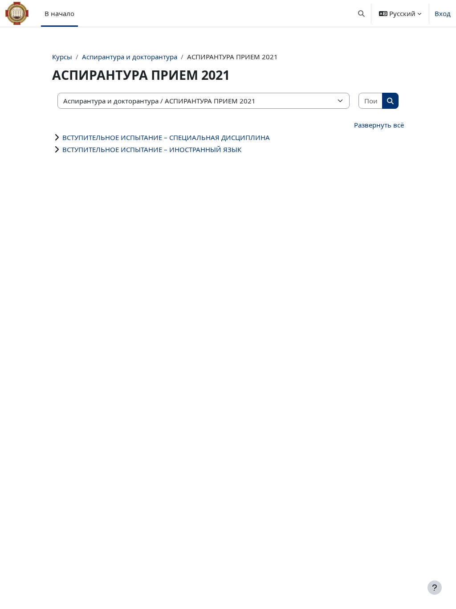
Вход (443, 13)
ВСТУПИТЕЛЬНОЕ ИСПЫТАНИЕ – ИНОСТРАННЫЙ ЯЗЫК (151, 149)
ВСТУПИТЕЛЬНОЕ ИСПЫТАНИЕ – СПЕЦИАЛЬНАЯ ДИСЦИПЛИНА (166, 137)
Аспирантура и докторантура (129, 56)
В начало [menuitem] (59, 13)
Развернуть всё (379, 124)
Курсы (62, 56)
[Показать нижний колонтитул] (435, 587)
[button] (362, 13)
